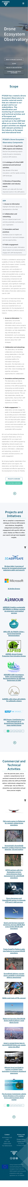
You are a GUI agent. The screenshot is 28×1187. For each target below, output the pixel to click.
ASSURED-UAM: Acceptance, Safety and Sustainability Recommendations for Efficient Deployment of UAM (14, 677)
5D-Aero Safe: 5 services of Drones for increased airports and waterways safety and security (14, 568)
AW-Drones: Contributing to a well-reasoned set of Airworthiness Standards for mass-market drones (13, 722)
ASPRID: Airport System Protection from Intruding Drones (14, 655)
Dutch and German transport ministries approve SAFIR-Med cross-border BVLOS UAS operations (14, 925)
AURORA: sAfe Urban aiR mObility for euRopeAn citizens (14, 700)
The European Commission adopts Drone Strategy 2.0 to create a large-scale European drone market (14, 1097)
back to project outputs (14, 59)
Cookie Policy (21, 1141)
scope (14, 63)
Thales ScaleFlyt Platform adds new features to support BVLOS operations (14, 951)
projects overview (14, 479)
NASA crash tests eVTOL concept (14, 998)
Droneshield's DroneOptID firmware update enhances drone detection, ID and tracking (14, 847)
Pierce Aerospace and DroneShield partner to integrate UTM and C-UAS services (14, 900)
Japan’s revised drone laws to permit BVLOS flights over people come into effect (14, 1045)
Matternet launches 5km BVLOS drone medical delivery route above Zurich (14, 1020)
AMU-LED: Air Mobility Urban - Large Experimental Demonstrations (14, 633)
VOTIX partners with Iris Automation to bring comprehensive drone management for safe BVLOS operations (14, 874)
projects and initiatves (14, 67)
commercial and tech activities (14, 72)
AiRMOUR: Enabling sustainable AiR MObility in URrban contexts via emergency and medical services (14, 610)
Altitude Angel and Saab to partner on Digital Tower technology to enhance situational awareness (14, 1070)
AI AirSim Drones (14, 588)
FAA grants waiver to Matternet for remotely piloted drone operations (14, 823)
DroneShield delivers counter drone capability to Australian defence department (14, 975)
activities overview (13, 483)
